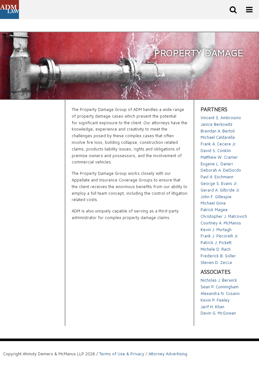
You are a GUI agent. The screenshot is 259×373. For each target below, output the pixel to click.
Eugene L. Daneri (217, 163)
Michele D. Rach (216, 249)
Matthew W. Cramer (219, 157)
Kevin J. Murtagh (216, 229)
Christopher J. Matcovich (224, 216)
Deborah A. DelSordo (221, 170)
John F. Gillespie (216, 196)
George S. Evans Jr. (219, 183)
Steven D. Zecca (216, 262)
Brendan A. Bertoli (218, 130)
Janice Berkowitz (216, 124)
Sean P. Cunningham (219, 286)
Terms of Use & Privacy (121, 353)
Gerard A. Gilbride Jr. (220, 190)
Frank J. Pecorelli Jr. (219, 235)
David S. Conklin (216, 150)
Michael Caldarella (218, 137)
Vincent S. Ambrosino (221, 117)
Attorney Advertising (167, 353)
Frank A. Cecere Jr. (218, 143)
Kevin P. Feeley (215, 300)
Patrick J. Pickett (216, 242)
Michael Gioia (213, 202)
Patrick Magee (214, 209)
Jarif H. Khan (212, 306)
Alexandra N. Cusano (220, 293)
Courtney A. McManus (221, 222)
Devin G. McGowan (218, 312)
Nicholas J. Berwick (219, 280)
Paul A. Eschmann (217, 176)
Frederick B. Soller (218, 255)
